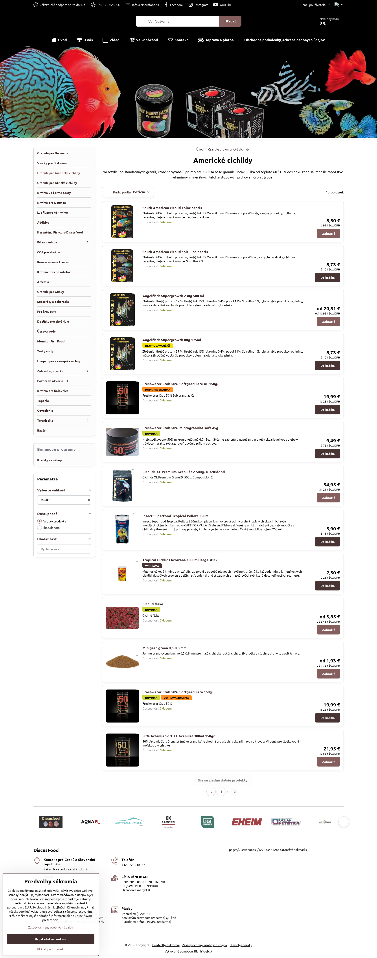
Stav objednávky (241, 945)
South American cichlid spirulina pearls (175, 251)
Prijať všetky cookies (50, 939)
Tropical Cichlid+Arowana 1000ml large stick (179, 559)
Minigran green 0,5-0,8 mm (164, 647)
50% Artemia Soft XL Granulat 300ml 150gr (178, 736)
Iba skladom (51, 528)
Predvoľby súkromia (166, 945)
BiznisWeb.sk (203, 951)
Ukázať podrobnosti (50, 949)
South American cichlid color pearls (172, 207)
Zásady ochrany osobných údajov (204, 945)
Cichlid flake (152, 603)
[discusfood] (188, 92)
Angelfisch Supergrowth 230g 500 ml (173, 295)
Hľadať (230, 21)
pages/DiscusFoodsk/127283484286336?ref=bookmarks (268, 849)
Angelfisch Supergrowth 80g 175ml (171, 339)
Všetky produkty (54, 521)
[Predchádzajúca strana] (211, 791)
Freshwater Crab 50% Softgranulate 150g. (177, 692)
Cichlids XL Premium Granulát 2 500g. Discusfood (183, 471)
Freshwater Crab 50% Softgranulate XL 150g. (180, 383)
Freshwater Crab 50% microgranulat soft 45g (180, 427)
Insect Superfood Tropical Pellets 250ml (176, 515)
